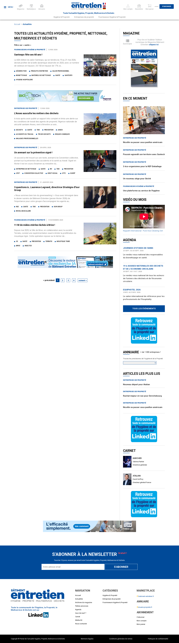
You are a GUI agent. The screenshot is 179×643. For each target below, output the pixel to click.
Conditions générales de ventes (120, 639)
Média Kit (78, 620)
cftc (64, 173)
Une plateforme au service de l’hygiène (141, 190)
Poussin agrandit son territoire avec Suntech (144, 154)
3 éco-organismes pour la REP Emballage (142, 166)
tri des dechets (44, 134)
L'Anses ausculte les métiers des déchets (36, 113)
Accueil (17, 24)
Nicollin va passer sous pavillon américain (142, 142)
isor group (58, 207)
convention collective (33, 173)
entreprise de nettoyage (26, 169)
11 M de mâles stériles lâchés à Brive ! (34, 225)
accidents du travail (24, 134)
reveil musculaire (23, 211)
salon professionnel (60, 71)
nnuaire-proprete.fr (144, 607)
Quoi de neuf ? (80, 613)
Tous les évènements (144, 308)
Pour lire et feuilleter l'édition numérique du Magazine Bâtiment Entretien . (149, 42)
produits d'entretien (39, 71)
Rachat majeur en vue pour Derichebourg (142, 396)
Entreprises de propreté (84, 17)
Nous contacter (81, 624)
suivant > (82, 280)
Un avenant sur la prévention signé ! (33, 152)
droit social (53, 173)
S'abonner (166, 6)
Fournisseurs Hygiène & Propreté (112, 17)
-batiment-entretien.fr (145, 596)
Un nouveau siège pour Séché (137, 178)
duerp (72, 173)
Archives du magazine (83, 602)
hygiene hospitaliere (24, 80)
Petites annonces (81, 606)
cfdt (18, 173)
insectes (28, 246)
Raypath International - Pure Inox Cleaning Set (143, 231)
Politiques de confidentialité (158, 639)
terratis (48, 241)
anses (60, 130)
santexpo (68, 75)
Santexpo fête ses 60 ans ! (28, 54)
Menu (10, 7)
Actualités (27, 24)
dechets (19, 130)
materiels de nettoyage (41, 75)
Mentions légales (87, 639)
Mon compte (141, 621)
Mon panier (141, 624)
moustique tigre (63, 241)
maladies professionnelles (27, 138)
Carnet (77, 617)
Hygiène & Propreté (62, 17)
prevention (48, 130)
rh (51, 169)
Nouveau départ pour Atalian (136, 384)
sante (57, 75)
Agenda (78, 610)
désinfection (21, 71)
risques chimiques (62, 134)
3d (17, 241)
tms (38, 130)
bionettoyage (21, 75)
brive (18, 246)
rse (17, 207)
